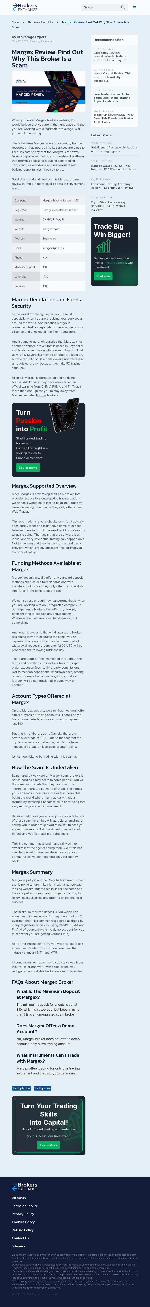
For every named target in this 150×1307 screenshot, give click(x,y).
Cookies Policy (23, 1221)
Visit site (103, 276)
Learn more (28, 467)
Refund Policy (23, 1229)
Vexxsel (39, 775)
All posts (19, 1197)
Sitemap (18, 1246)
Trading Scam (42, 1088)
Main (15, 22)
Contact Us (20, 1238)
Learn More (48, 1145)
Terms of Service (25, 1205)
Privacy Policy (23, 1213)
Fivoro (41, 395)
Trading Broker (21, 1088)
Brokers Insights (40, 22)
